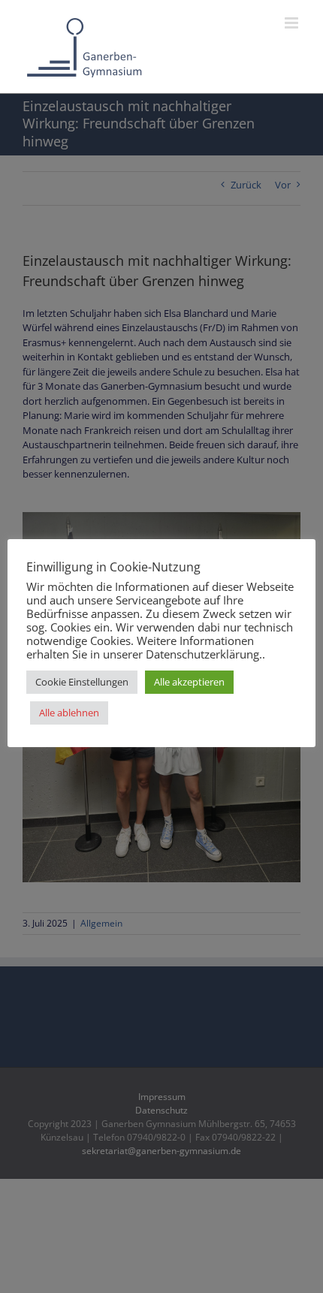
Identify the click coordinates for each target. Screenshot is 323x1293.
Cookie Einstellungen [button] (81, 682)
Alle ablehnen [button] (69, 712)
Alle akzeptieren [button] (189, 682)
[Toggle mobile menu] (292, 23)
